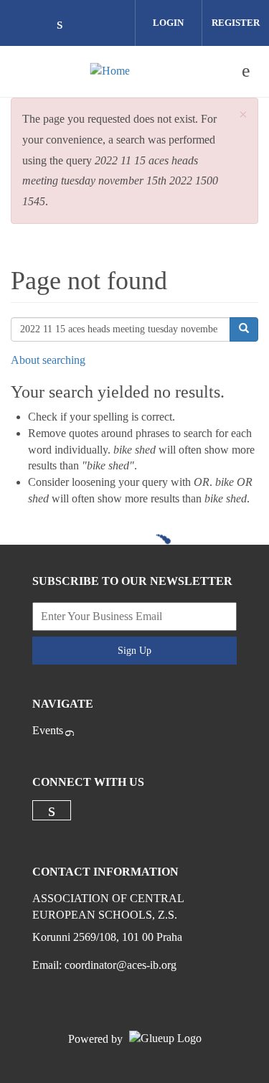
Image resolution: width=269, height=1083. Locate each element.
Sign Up (134, 650)
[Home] (110, 71)
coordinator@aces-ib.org (120, 965)
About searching (48, 360)
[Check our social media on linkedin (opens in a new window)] (67, 25)
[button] (243, 115)
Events (47, 730)
